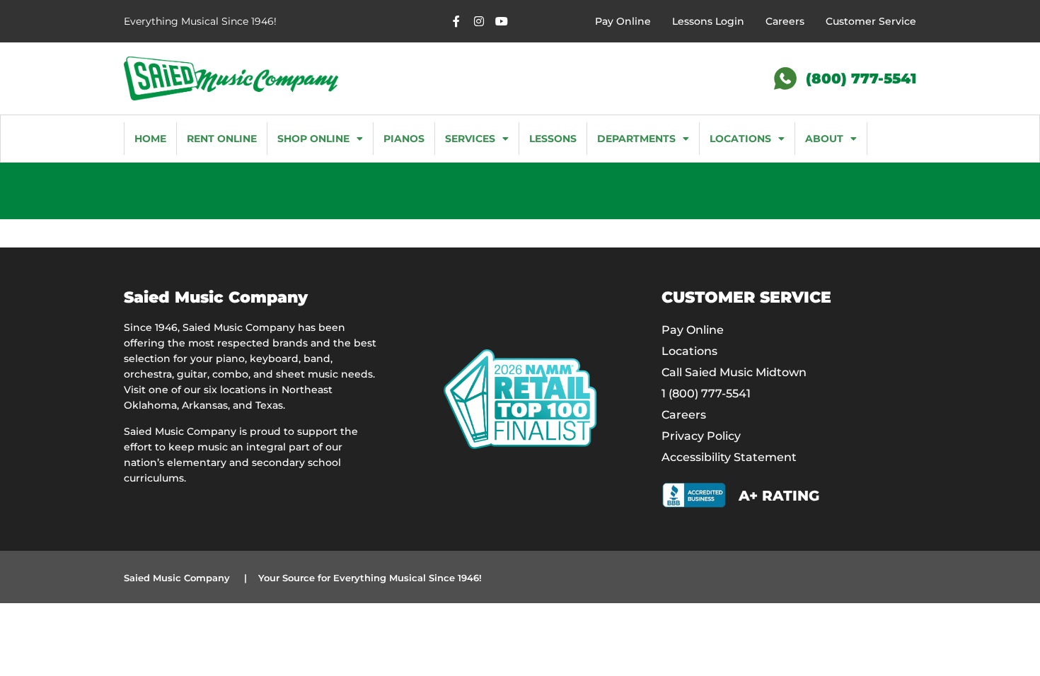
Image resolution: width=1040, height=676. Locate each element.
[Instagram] (479, 21)
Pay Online (623, 21)
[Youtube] (501, 21)
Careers (784, 21)
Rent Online (222, 138)
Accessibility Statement (729, 457)
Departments (636, 138)
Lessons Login (708, 21)
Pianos (403, 138)
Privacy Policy (701, 436)
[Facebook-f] (456, 21)
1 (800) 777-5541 (706, 393)
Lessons (553, 138)
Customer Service (871, 21)
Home (150, 138)
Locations (740, 138)
